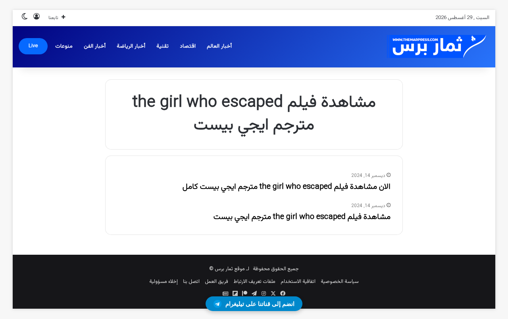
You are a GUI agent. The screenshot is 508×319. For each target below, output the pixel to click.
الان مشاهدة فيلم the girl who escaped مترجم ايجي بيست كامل (287, 187)
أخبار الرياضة (131, 46)
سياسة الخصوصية (340, 282)
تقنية (162, 46)
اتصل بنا (191, 282)
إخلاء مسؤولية (163, 282)
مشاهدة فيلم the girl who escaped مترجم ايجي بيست (302, 217)
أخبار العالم (219, 46)
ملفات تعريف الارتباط (254, 282)
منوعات (64, 46)
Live (33, 46)
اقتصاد (188, 46)
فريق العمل (216, 282)
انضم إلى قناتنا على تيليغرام (259, 303)
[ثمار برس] (433, 47)
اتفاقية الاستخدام (298, 282)
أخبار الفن (95, 46)
